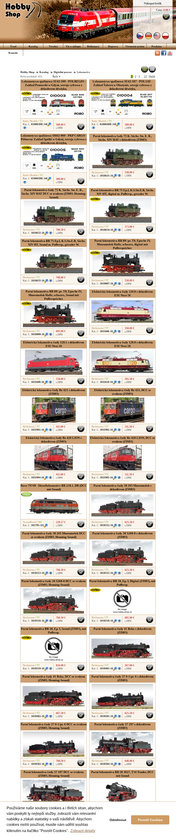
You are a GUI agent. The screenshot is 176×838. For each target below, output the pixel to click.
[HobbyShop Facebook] (163, 54)
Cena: (159, 9)
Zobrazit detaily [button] (82, 831)
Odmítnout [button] (118, 820)
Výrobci (53, 46)
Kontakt (13, 52)
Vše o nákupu (73, 46)
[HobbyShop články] (157, 54)
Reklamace (93, 46)
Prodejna (156, 46)
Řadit (56, 76)
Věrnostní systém (134, 46)
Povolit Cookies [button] (150, 820)
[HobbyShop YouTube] (170, 54)
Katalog (33, 46)
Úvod (13, 46)
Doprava (113, 46)
